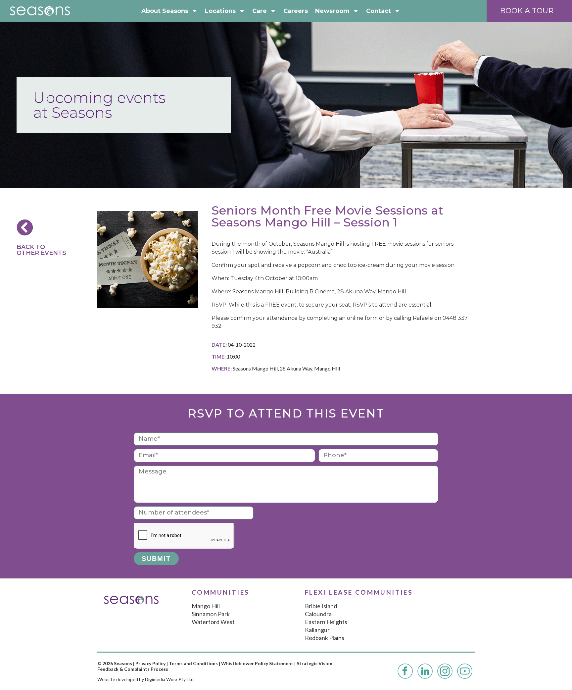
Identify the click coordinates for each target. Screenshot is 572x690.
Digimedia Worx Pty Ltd (169, 679)
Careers (295, 11)
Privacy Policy (150, 663)
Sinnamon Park (211, 613)
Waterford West (213, 621)
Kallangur (317, 629)
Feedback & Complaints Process (132, 669)
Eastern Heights (326, 621)
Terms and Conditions (193, 663)
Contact (378, 11)
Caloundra (318, 613)
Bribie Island (321, 606)
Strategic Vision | (316, 663)
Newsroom (332, 11)
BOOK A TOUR (526, 10)
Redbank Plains (324, 637)
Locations (220, 11)
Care (259, 11)
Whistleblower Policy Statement (257, 663)
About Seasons (164, 11)
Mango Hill (206, 606)
